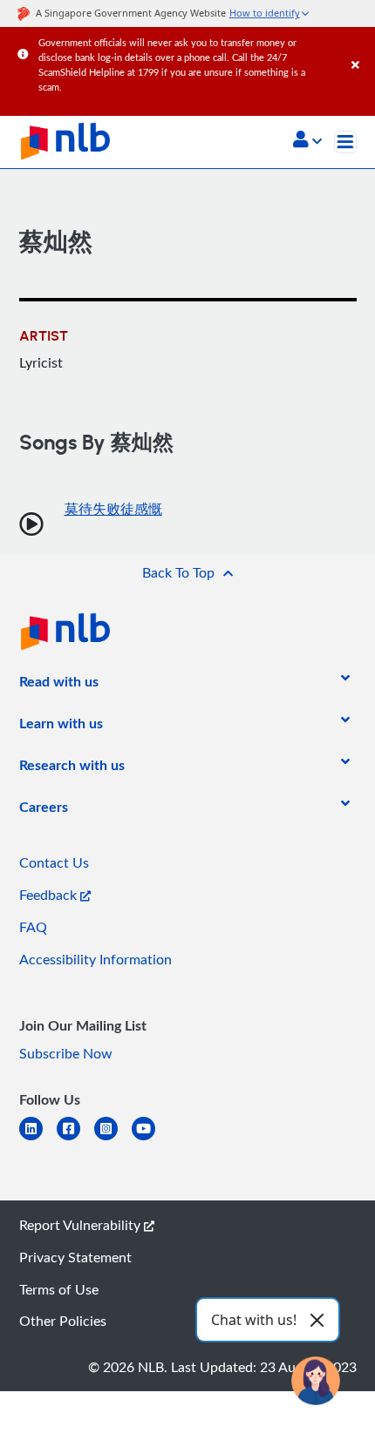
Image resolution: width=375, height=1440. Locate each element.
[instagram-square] (113, 1139)
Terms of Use (59, 1289)
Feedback (49, 894)
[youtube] (150, 1139)
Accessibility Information (95, 959)
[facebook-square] (75, 1139)
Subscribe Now (65, 1053)
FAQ (33, 926)
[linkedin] (38, 1139)
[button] (307, 141)
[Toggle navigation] (345, 142)
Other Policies (62, 1320)
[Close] (360, 47)
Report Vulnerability (81, 1224)
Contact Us (54, 862)
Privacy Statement (75, 1257)
